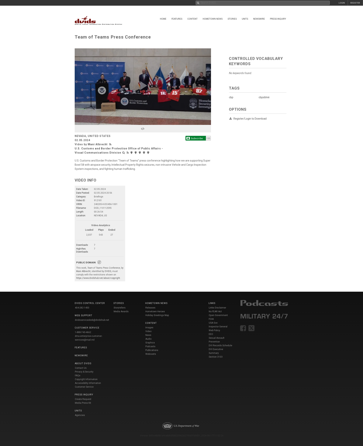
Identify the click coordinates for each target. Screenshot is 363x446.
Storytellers (120, 307)
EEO (211, 334)
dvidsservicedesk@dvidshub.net (92, 320)
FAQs (77, 375)
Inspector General (218, 326)
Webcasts (150, 354)
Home (163, 19)
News (148, 335)
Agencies (80, 415)
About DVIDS (83, 363)
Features (176, 19)
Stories (232, 19)
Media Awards (121, 311)
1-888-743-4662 (83, 332)
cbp (231, 97)
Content (192, 19)
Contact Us (81, 368)
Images (149, 327)
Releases (150, 307)
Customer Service (84, 387)
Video (148, 331)
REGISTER (355, 3)
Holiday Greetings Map (157, 315)
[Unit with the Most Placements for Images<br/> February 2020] (140, 152)
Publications (151, 350)
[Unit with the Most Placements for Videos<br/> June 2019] (144, 152)
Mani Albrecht (98, 144)
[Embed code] (143, 128)
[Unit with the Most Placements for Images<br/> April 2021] (132, 152)
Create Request (83, 399)
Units (245, 19)
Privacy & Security (84, 371)
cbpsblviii (264, 97)
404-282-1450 (82, 307)
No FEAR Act (215, 311)
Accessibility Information (88, 383)
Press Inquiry (278, 19)
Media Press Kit (83, 403)
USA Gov (213, 323)
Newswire (259, 19)
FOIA (211, 319)
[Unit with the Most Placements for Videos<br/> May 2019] (148, 152)
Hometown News (213, 19)
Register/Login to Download (250, 118)
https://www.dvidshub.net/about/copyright (98, 278)
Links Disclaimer (217, 307)
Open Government (218, 315)
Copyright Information (86, 379)
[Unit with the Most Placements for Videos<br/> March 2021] (136, 152)
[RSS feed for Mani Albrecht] (111, 144)
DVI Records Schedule (220, 345)
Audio (148, 339)
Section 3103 (216, 357)
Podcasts (150, 346)
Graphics (150, 342)
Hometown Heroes (155, 311)
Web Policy (214, 330)
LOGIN (342, 3)
